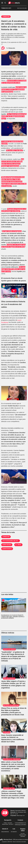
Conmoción (5, 536)
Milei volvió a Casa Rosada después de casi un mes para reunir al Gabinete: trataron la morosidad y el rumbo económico (13, 766)
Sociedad (10, 822)
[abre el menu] (2, 3)
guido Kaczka (6, 544)
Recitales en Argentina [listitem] (21, 8)
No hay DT (11, 824)
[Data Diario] (14, 2)
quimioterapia (7, 548)
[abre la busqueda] (5, 3)
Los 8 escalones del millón (11, 540)
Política (5, 822)
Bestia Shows (5, 824)
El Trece (18, 544)
